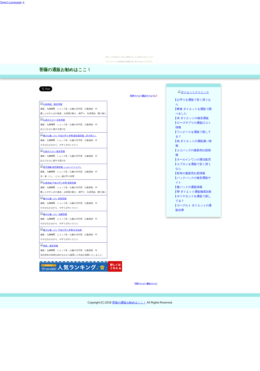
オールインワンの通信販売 (194, 159)
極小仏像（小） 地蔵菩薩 (55, 214)
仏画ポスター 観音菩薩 (54, 151)
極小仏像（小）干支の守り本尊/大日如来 (62, 230)
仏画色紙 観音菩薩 (52, 104)
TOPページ (135, 96)
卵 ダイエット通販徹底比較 (194, 191)
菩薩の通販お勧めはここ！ (65, 69)
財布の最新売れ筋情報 (191, 173)
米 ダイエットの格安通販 (193, 118)
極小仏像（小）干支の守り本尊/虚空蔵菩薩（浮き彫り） (70, 135)
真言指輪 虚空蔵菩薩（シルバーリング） (62, 167)
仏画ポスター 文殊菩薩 (54, 120)
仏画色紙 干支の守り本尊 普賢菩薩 (59, 183)
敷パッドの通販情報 (189, 187)
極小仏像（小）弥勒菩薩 (55, 198)
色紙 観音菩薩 (50, 246)
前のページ (147, 96)
